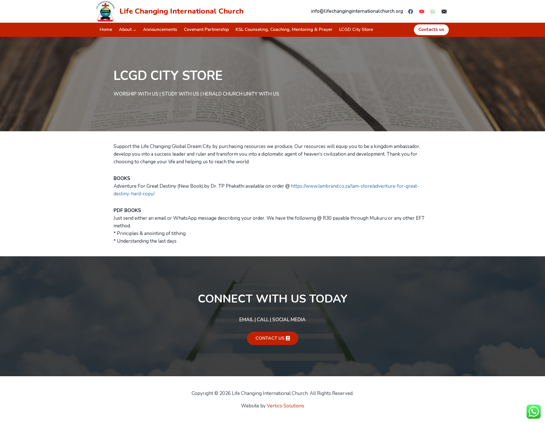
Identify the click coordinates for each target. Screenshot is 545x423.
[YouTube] (422, 11)
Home (106, 29)
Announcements (160, 29)
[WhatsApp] (433, 11)
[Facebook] (411, 11)
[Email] (444, 11)
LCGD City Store (356, 29)
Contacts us (431, 29)
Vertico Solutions (285, 406)
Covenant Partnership (206, 29)
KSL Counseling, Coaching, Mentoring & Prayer (284, 29)
